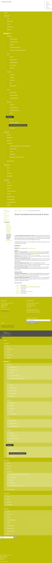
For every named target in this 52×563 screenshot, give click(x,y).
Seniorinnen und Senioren (14, 110)
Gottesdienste (9, 36)
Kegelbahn (9, 205)
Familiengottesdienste (14, 41)
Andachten (12, 44)
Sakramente (6, 15)
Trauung (8, 24)
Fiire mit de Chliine (13, 65)
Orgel (8, 170)
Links (47, 5)
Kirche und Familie (13, 92)
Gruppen (11, 113)
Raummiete (6, 180)
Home (47, 1)
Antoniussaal (9, 185)
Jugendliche (9, 71)
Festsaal (8, 188)
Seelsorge (9, 134)
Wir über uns (6, 132)
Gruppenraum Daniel (11, 199)
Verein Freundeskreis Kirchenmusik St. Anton (18, 125)
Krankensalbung (10, 26)
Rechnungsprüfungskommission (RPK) (17, 157)
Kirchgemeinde (9, 143)
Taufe (8, 18)
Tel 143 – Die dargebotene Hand (8, 325)
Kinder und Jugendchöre (14, 122)
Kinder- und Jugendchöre (8, 226)
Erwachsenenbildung (14, 107)
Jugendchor (12, 77)
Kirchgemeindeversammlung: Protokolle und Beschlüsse (20, 146)
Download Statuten (31, 248)
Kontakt (47, 7)
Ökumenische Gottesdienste (15, 47)
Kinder (8, 54)
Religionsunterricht (13, 59)
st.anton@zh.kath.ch (5, 310)
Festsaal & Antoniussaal (11, 191)
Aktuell (47, 3)
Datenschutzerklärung (7, 333)
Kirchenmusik (9, 117)
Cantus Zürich (12, 128)
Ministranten (12, 68)
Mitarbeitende (9, 137)
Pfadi (11, 83)
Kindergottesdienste (13, 39)
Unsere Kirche (7, 165)
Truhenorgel (9, 173)
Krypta (8, 167)
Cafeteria (8, 182)
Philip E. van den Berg (36, 254)
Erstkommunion (10, 21)
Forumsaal (9, 193)
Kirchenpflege (12, 154)
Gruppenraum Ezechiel (11, 202)
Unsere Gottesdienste (7, 211)
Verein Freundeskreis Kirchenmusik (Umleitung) (8, 231)
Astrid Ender (17, 246)
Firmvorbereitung (13, 85)
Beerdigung (9, 29)
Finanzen (11, 151)
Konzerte (11, 119)
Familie (8, 89)
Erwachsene (9, 102)
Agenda (5, 13)
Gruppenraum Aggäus (11, 196)
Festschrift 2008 (9, 176)
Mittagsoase (12, 104)
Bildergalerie (48, 4)
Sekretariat (9, 140)
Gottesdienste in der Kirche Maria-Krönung (17, 50)
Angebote (6, 33)
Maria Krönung (48, 8)
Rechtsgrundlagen (13, 148)
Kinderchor (12, 56)
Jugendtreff (12, 74)
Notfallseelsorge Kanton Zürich (8, 326)
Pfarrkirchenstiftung (10, 161)
